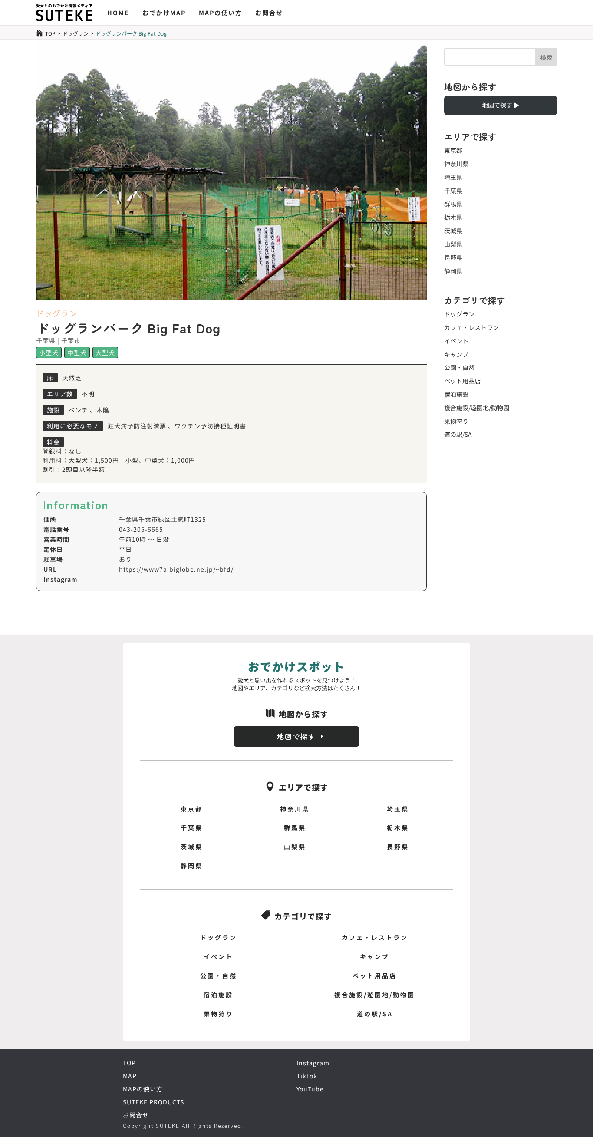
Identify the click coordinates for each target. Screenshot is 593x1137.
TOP (129, 1062)
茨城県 (453, 230)
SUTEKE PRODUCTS (153, 1101)
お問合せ (269, 12)
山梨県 (453, 244)
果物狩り (456, 421)
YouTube (310, 1088)
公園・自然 (459, 367)
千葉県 (453, 190)
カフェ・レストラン (471, 327)
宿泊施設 (456, 394)
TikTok (306, 1075)
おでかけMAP (164, 12)
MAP (130, 1075)
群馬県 (453, 204)
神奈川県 (456, 163)
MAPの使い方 (220, 12)
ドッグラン (76, 33)
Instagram (312, 1062)
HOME (118, 12)
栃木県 (453, 217)
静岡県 (453, 271)
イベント (456, 340)
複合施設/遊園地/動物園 (476, 407)
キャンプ (456, 354)
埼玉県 (453, 177)
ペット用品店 (462, 380)
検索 (546, 57)
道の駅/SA (458, 434)
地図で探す (296, 736)
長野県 (453, 257)
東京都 (453, 150)
